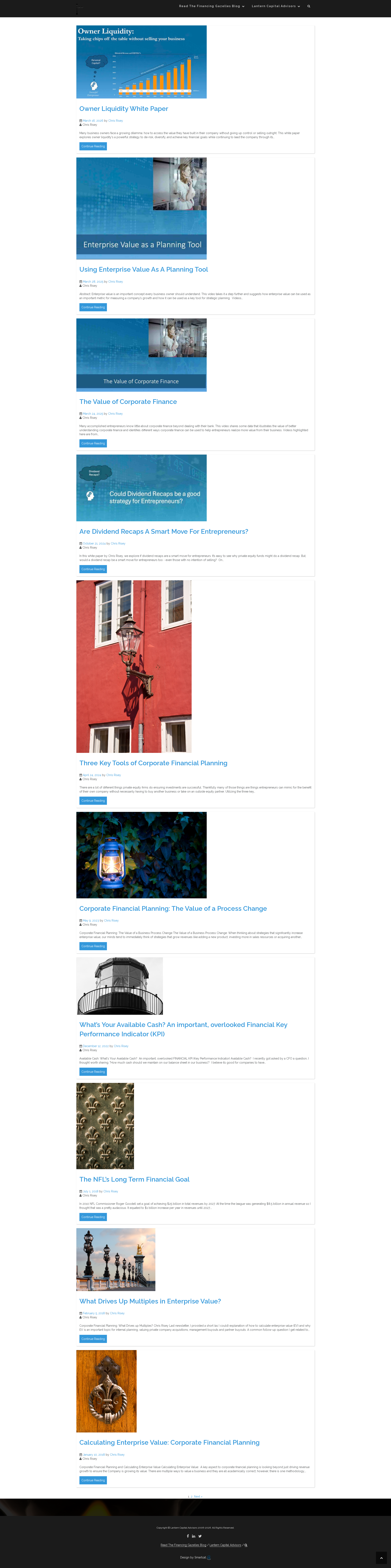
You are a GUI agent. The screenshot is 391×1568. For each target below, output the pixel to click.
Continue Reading (93, 146)
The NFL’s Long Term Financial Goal (134, 1179)
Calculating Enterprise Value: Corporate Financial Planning (169, 1442)
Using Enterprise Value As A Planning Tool (143, 269)
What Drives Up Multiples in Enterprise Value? (150, 1301)
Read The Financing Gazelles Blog (209, 6)
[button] (309, 7)
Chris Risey (115, 120)
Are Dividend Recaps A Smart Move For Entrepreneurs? (163, 531)
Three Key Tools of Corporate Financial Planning (153, 763)
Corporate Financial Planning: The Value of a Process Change (173, 908)
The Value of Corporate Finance (128, 401)
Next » (198, 1496)
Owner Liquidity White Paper (123, 108)
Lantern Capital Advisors (274, 6)
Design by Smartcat (193, 1557)
